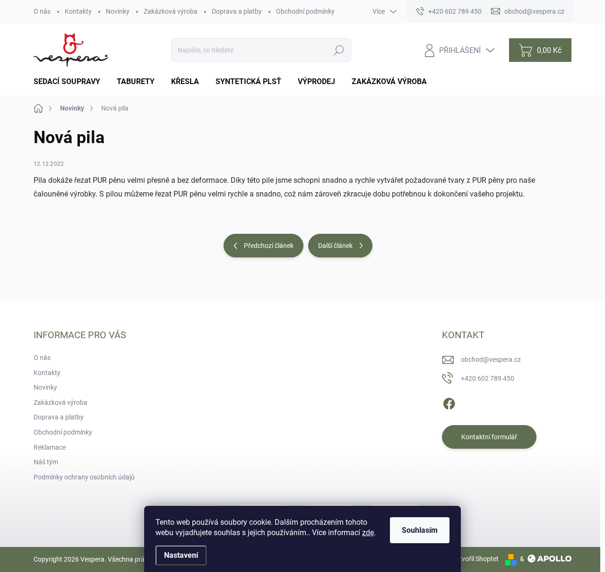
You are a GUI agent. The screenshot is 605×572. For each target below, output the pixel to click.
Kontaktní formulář (489, 437)
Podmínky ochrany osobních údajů (84, 477)
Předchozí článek (269, 245)
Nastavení (181, 555)
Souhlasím (420, 530)
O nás (42, 11)
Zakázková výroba (171, 11)
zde (368, 532)
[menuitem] (70, 82)
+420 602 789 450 (487, 378)
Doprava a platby (237, 11)
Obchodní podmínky (305, 11)
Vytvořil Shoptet (475, 559)
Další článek (335, 245)
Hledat (339, 50)
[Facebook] (449, 402)
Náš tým (46, 462)
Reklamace (50, 447)
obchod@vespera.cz (491, 359)
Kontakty (78, 11)
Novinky (118, 11)
